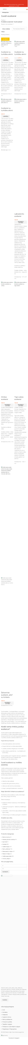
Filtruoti (5, 871)
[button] (5, 60)
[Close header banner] (2, 2)
